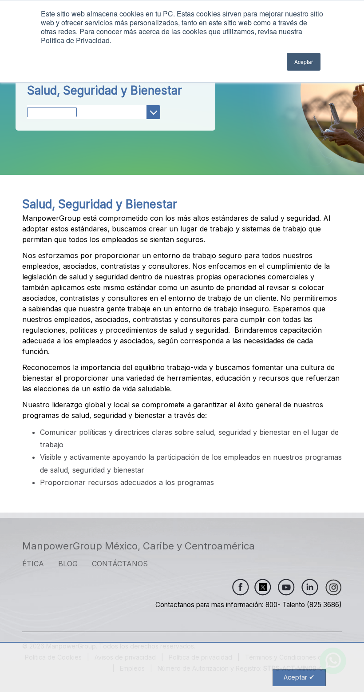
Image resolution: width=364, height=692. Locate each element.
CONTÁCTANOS (120, 563)
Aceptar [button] (303, 61)
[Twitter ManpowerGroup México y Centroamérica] (260, 587)
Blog (68, 563)
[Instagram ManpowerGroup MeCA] (333, 587)
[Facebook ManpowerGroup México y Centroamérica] (240, 587)
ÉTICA (33, 563)
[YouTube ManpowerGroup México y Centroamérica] (286, 587)
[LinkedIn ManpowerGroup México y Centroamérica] (309, 587)
